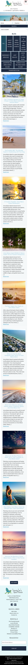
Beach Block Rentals (14, 625)
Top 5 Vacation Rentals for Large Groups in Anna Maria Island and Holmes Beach (14, 101)
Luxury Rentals (14, 623)
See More (14, 582)
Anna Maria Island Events (16, 43)
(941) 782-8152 (14, 8)
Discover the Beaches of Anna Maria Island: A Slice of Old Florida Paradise (14, 558)
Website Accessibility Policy (14, 634)
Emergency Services (6, 56)
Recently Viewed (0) (19, 10)
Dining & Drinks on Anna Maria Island (23, 43)
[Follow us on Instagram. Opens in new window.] (15, 604)
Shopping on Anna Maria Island (7, 65)
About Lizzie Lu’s (14, 613)
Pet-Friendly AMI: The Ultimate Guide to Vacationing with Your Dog (14, 151)
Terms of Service (18, 663)
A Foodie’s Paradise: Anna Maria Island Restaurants (14, 202)
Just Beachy (14, 56)
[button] (26, 2)
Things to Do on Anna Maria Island (20, 65)
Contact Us (14, 615)
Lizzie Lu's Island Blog (23, 56)
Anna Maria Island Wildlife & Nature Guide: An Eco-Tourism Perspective (14, 253)
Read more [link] (6, 121)
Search (14, 26)
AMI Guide (14, 611)
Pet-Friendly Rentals (14, 621)
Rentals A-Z (14, 628)
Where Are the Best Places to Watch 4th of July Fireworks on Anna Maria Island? (14, 457)
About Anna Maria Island (9, 43)
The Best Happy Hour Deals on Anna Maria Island (14, 306)
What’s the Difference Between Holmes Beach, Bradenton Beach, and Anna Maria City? (14, 406)
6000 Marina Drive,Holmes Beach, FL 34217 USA (14, 598)
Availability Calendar (14, 626)
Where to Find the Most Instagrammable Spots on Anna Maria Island (14, 355)
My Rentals (8, 10)
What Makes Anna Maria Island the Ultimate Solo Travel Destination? (14, 507)
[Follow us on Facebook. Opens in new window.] (12, 604)
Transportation (14, 70)
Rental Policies (14, 630)
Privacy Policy (14, 632)
